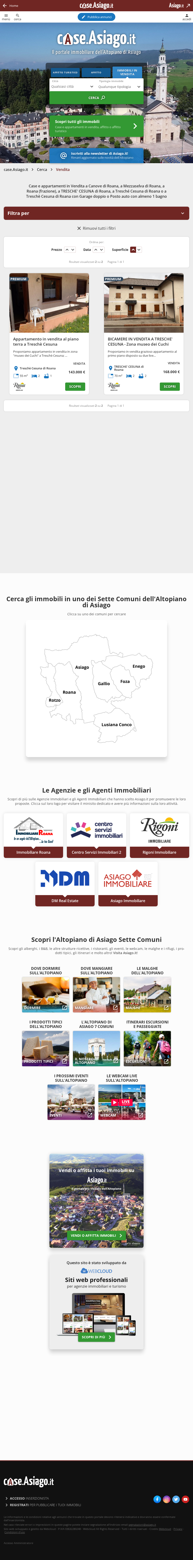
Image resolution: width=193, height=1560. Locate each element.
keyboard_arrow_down (73, 250)
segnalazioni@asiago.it (142, 1524)
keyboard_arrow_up (67, 250)
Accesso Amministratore (18, 1543)
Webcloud (165, 1529)
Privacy (177, 1529)
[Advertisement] (96, 452)
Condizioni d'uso (14, 1532)
